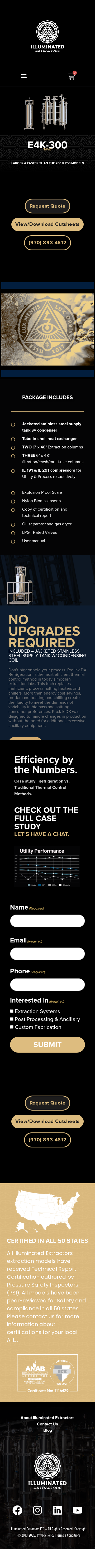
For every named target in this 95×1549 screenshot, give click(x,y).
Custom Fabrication (38, 1027)
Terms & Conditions (68, 1535)
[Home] (47, 36)
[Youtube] (78, 1510)
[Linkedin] (58, 1510)
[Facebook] (17, 1510)
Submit (48, 1044)
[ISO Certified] (47, 1211)
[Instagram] (37, 1510)
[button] (24, 76)
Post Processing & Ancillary (47, 1019)
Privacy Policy (45, 1535)
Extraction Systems (37, 1011)
